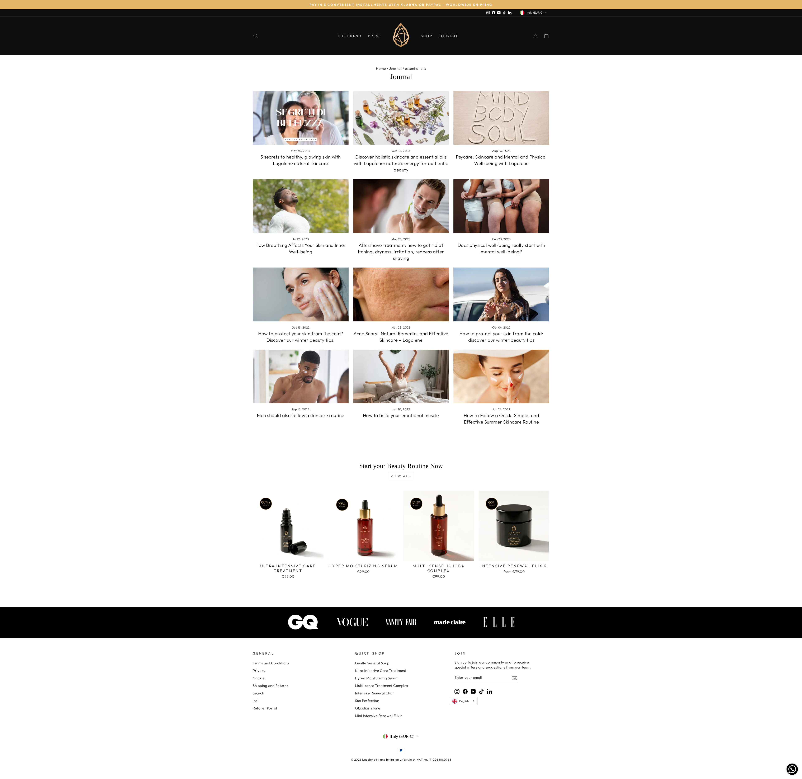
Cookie (258, 678)
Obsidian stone (367, 708)
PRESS (374, 36)
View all (401, 476)
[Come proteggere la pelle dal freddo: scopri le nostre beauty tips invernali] (501, 294)
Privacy (259, 670)
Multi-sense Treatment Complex (381, 685)
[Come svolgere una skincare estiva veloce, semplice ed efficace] (501, 376)
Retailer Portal (265, 708)
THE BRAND (350, 36)
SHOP (427, 36)
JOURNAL (449, 36)
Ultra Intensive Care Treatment (380, 670)
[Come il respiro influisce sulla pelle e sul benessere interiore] (301, 206)
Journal (395, 68)
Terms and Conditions (271, 663)
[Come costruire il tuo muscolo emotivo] (401, 376)
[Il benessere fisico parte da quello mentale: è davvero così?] (501, 206)
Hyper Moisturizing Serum (376, 678)
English (464, 701)
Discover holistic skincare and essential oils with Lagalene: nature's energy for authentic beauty (401, 163)
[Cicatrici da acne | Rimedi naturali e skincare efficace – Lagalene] (401, 294)
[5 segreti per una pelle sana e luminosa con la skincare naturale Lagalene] (301, 118)
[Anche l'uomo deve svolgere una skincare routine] (301, 376)
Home (381, 68)
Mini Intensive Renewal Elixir (378, 715)
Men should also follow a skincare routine (300, 415)
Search (258, 693)
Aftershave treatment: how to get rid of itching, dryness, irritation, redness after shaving (401, 251)
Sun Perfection (367, 700)
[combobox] (463, 701)
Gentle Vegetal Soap (372, 663)
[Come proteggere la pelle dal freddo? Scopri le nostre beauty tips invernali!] (301, 294)
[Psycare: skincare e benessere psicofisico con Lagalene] (501, 118)
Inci (255, 700)
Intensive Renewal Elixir (374, 693)
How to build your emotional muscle (401, 415)
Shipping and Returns (270, 685)
